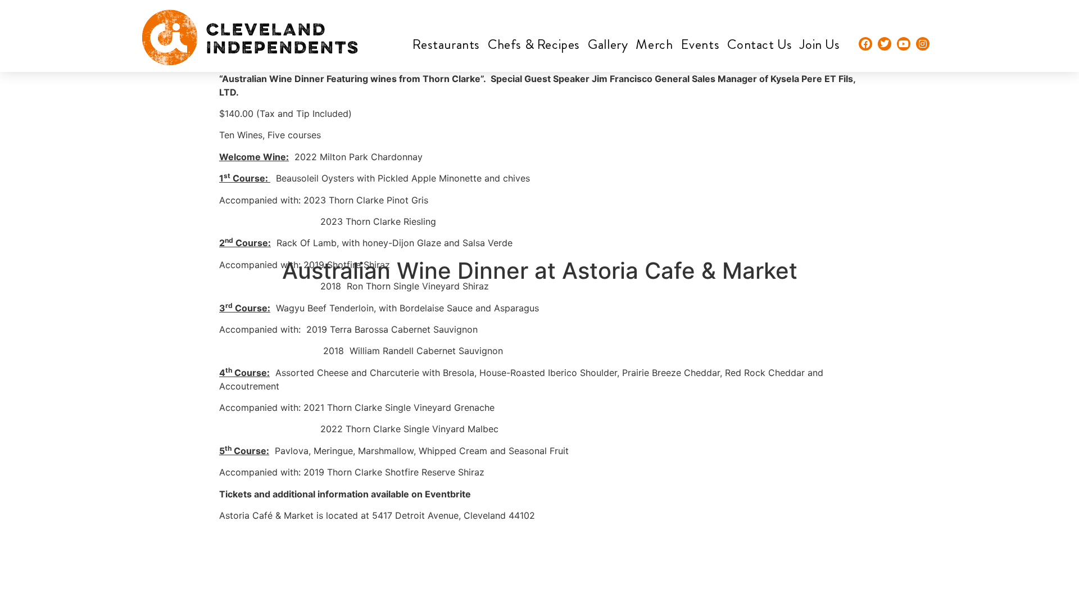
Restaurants (446, 44)
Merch (654, 44)
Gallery (608, 44)
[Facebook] (865, 44)
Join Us (820, 44)
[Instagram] (923, 44)
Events (700, 44)
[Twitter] (884, 44)
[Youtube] (903, 44)
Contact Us (759, 44)
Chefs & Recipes (534, 44)
